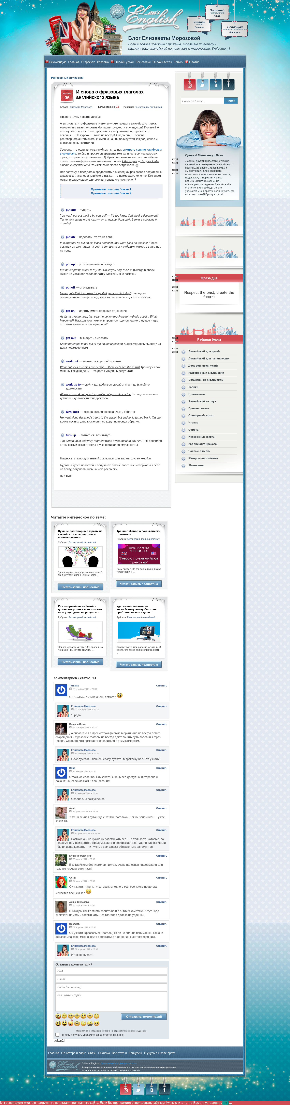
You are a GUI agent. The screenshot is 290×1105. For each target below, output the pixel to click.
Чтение (193, 422)
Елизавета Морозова (80, 107)
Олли (72, 877)
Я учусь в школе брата (159, 1053)
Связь (92, 1053)
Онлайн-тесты (162, 62)
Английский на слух (202, 401)
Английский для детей (204, 351)
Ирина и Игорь (77, 724)
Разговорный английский (149, 107)
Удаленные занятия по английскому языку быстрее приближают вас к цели (136, 609)
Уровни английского (202, 443)
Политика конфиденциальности (119, 1063)
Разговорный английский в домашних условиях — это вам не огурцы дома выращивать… (80, 609)
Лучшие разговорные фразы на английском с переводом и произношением (80, 534)
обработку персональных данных (130, 1031)
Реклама (103, 62)
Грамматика (196, 394)
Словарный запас (200, 415)
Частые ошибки (199, 451)
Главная (73, 62)
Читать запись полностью (80, 587)
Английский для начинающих (143, 539)
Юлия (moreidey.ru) (80, 855)
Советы (193, 429)
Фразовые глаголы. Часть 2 (111, 193)
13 (117, 106)
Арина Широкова (79, 902)
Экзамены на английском (205, 379)
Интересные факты (201, 436)
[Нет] (230, 1103)
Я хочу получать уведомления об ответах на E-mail (93, 1034)
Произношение (198, 408)
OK (225, 1102)
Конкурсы (135, 1053)
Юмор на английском (203, 458)
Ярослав (74, 924)
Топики (178, 62)
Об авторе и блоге (73, 1053)
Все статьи (143, 62)
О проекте (88, 62)
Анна (72, 808)
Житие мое (196, 465)
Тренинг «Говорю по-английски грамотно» (138, 532)
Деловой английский (203, 365)
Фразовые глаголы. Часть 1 (111, 189)
